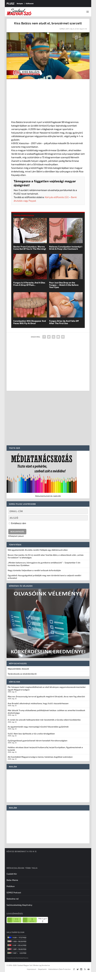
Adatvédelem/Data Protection (59, 969)
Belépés (20, 3)
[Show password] (84, 517)
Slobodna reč (13, 898)
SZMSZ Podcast (14, 892)
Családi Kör (12, 874)
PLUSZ (10, 3)
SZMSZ (62, 29)
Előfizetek (30, 3)
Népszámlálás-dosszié (18, 668)
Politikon (11, 886)
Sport (82, 29)
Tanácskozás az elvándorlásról (22, 674)
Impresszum (31, 969)
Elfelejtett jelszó (16, 536)
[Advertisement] (48, 100)
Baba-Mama (12, 880)
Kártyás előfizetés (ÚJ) (57, 197)
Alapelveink (42, 969)
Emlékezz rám (18, 523)
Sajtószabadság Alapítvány (19, 905)
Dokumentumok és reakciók (48, 496)
